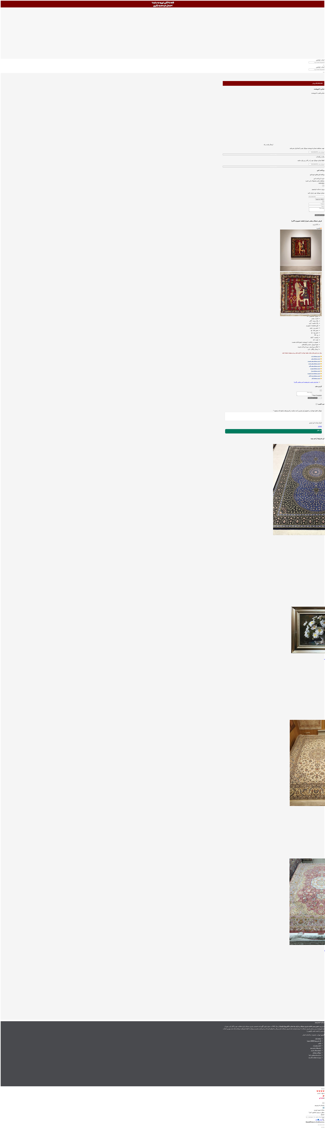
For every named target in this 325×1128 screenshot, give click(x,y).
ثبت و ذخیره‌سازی (319, 215)
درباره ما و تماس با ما (315, 1055)
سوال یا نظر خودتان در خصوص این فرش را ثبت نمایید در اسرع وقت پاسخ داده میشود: (297, 410)
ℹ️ (323, 1107)
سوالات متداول (317, 1052)
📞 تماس (321, 1119)
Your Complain (317, 395)
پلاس (319, 1043)
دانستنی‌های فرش (316, 1050)
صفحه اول (318, 1038)
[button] (162, 1095)
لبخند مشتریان (317, 1045)
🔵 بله (317, 1119)
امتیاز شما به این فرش (315, 422)
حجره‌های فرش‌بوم (315, 1048)
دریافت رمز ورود (320, 199)
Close (319, 398)
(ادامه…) (309, 1031)
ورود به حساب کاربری (314, 1057)
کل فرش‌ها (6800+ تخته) (314, 1041)
